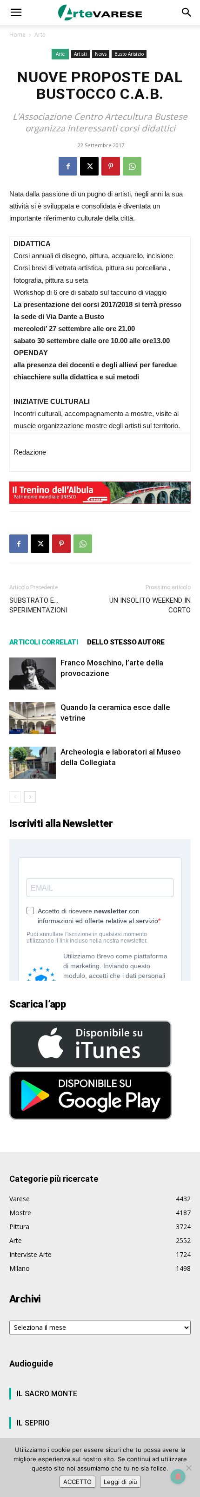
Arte (40, 35)
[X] (89, 166)
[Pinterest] (110, 166)
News (101, 54)
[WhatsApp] (132, 166)
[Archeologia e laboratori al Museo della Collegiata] (32, 763)
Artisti (80, 54)
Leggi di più (120, 1481)
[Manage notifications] (178, 1476)
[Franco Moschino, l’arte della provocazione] (32, 673)
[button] (16, 12)
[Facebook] (68, 166)
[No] (188, 1467)
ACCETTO (77, 1481)
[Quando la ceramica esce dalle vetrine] (32, 718)
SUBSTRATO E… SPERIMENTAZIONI (38, 605)
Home (17, 35)
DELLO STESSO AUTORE (126, 642)
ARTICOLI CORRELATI (43, 642)
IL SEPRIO (33, 1423)
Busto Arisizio (129, 54)
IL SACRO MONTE (47, 1393)
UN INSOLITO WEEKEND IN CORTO (150, 605)
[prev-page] (15, 797)
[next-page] (30, 797)
